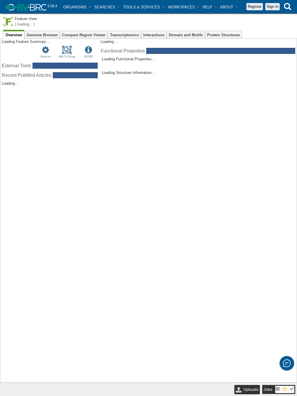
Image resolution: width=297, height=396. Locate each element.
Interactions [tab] (153, 35)
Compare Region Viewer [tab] (84, 35)
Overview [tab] (14, 35)
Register (255, 6)
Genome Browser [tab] (42, 35)
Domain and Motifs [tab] (186, 35)
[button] (77, 7)
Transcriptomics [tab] (124, 35)
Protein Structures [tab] (223, 35)
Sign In (272, 6)
